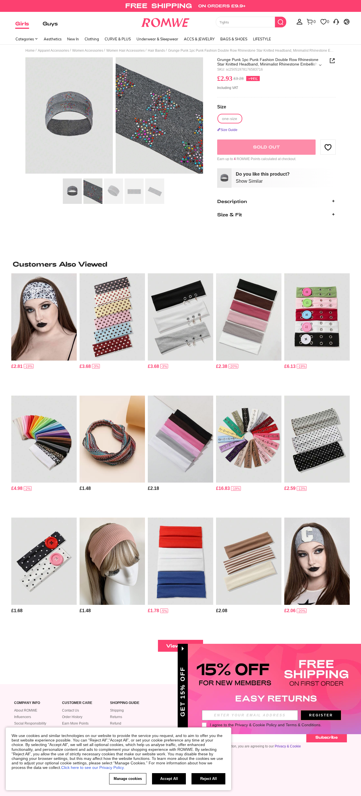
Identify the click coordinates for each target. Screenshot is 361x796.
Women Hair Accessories (125, 51)
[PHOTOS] (114, 116)
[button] (328, 147)
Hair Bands (156, 51)
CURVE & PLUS (118, 39)
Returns (116, 717)
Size (221, 106)
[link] (180, 7)
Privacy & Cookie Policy (256, 725)
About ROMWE (25, 710)
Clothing (92, 39)
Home (30, 51)
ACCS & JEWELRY (199, 39)
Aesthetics (52, 39)
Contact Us (70, 710)
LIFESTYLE (262, 39)
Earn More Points (75, 723)
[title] (180, 264)
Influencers (22, 717)
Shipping (117, 710)
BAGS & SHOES (233, 39)
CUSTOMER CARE (77, 703)
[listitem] (44, 332)
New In (73, 39)
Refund (115, 723)
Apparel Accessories (53, 51)
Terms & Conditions (303, 725)
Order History (72, 717)
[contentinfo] (17, 366)
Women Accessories (87, 51)
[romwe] (165, 21)
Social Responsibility (30, 723)
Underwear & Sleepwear (157, 39)
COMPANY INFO (27, 703)
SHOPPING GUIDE (124, 703)
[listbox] (299, 21)
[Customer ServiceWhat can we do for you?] (336, 21)
